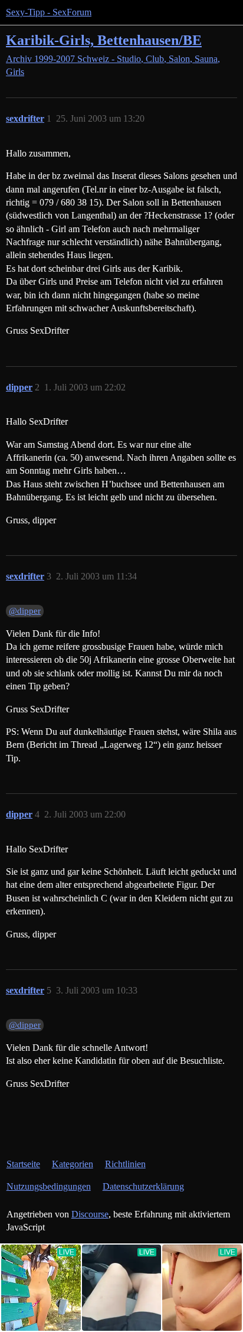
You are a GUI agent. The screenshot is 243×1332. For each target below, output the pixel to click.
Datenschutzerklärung (143, 1186)
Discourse (90, 1214)
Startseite (23, 1164)
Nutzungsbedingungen (48, 1186)
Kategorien (72, 1164)
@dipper (25, 610)
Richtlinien (125, 1164)
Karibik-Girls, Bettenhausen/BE (104, 40)
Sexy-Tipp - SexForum (48, 12)
